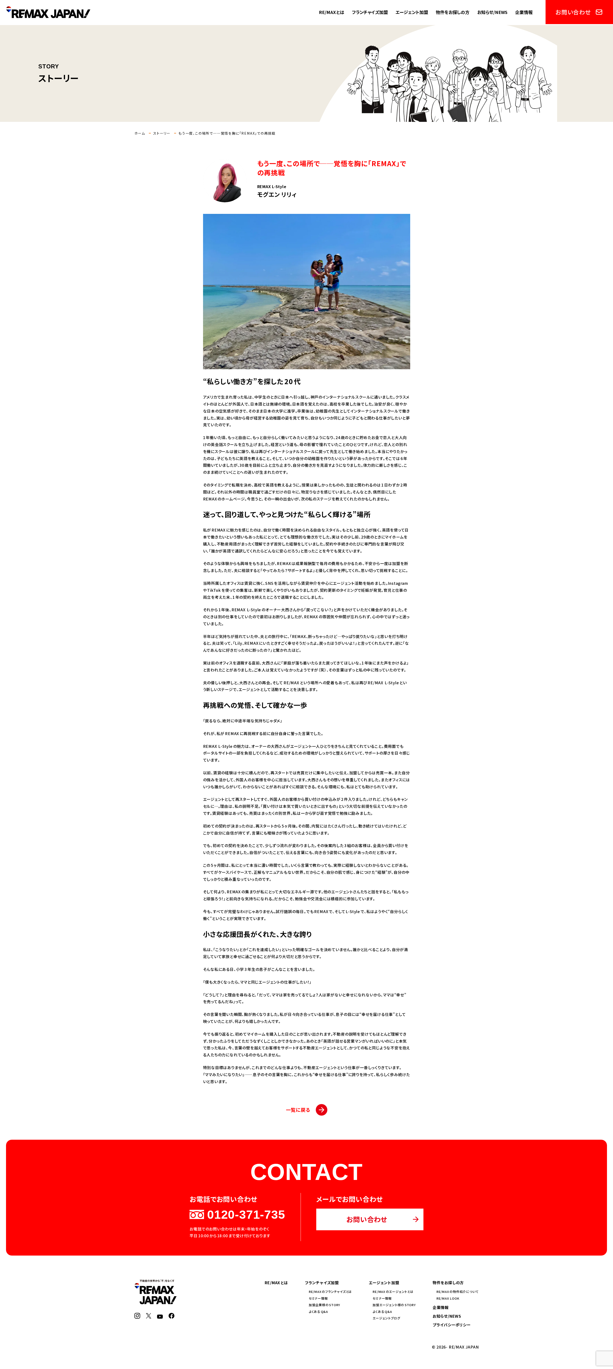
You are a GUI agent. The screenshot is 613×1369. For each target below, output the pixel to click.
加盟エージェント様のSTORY (394, 1305)
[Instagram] (137, 1316)
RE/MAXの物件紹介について (457, 1291)
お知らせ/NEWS (492, 12)
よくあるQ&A (318, 1311)
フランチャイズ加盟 (370, 12)
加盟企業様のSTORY (324, 1305)
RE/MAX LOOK (447, 1298)
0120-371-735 (246, 1215)
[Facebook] (171, 1316)
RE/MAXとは (331, 12)
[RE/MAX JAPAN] (155, 1301)
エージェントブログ (386, 1318)
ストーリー (162, 133)
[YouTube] (160, 1316)
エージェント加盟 (411, 12)
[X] (148, 1316)
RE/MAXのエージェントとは (393, 1291)
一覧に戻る (298, 1109)
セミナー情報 (318, 1298)
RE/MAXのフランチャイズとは (330, 1291)
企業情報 (524, 12)
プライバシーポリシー (452, 1325)
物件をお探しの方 (452, 12)
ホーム (139, 133)
